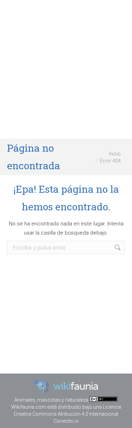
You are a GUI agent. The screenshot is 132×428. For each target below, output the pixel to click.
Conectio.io (66, 421)
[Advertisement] (66, 69)
